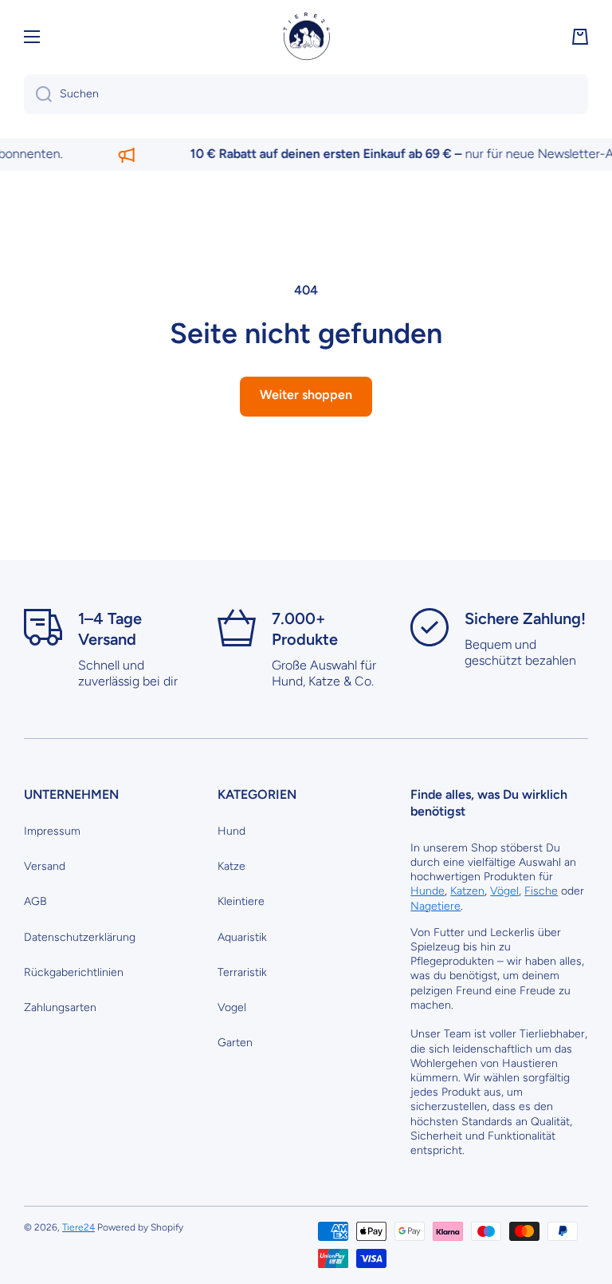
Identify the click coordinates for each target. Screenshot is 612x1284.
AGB (35, 901)
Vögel (504, 891)
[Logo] (306, 36)
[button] (580, 37)
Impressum (52, 831)
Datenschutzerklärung (79, 937)
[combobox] (306, 94)
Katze (231, 866)
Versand (44, 866)
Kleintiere (241, 901)
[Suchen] (38, 94)
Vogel (232, 1007)
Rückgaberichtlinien (74, 972)
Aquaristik (242, 937)
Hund (231, 831)
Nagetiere (435, 906)
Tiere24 (78, 1227)
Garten (235, 1042)
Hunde (427, 891)
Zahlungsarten (60, 1007)
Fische (541, 891)
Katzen (467, 891)
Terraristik (242, 972)
